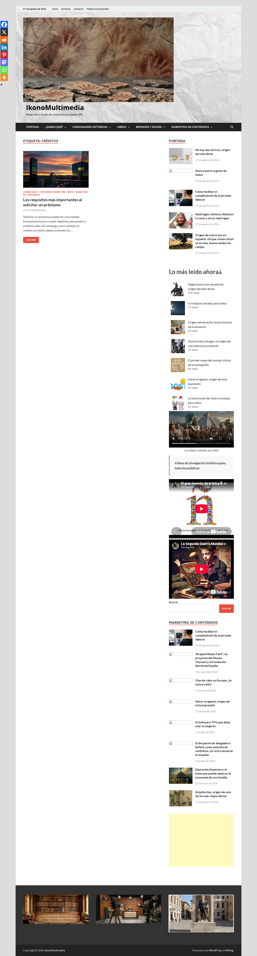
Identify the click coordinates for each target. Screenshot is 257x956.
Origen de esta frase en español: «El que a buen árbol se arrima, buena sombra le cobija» (214, 240)
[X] (4, 32)
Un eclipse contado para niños (207, 303)
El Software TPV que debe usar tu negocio (212, 724)
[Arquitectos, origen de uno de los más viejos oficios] (180, 792)
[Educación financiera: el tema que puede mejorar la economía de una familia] (180, 770)
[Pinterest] (4, 54)
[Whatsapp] (4, 70)
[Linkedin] (4, 47)
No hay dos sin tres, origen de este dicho (212, 152)
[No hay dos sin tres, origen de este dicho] (180, 150)
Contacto (78, 9)
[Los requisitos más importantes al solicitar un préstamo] (56, 169)
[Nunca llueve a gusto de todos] (180, 171)
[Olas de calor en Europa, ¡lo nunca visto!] (180, 680)
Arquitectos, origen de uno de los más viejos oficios (213, 794)
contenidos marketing (52, 192)
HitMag (228, 950)
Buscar (173, 602)
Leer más (29, 239)
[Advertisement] (201, 840)
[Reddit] (4, 39)
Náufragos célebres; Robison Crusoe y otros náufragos (214, 216)
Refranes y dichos (149, 126)
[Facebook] (4, 24)
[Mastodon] (4, 62)
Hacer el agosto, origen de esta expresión (212, 703)
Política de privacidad (98, 9)
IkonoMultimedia (55, 107)
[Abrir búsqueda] (232, 127)
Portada (32, 126)
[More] (4, 77)
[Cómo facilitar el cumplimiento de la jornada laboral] (180, 192)
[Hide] (1, 84)
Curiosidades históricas (89, 126)
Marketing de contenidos (190, 126)
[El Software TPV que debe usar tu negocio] (180, 722)
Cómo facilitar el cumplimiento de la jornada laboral (213, 195)
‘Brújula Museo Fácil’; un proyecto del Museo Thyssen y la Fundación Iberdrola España (211, 659)
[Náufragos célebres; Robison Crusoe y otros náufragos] (180, 214)
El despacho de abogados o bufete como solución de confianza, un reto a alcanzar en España (214, 748)
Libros (121, 126)
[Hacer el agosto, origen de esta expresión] (180, 701)
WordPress (215, 950)
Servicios (65, 9)
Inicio (55, 9)
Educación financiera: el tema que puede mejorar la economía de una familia (213, 773)
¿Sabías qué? (54, 126)
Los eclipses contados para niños (201, 450)
